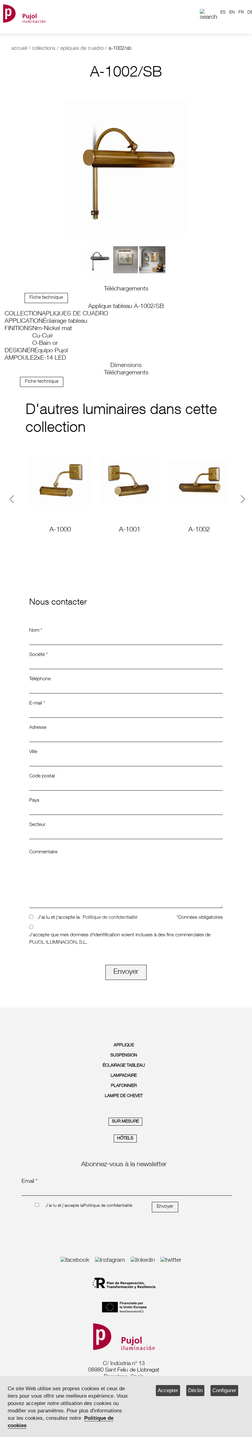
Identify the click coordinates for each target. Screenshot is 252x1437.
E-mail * (37, 703)
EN (232, 12)
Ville (33, 752)
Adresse (37, 727)
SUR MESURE (125, 1121)
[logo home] (24, 12)
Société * (38, 655)
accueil (19, 48)
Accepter (168, 1390)
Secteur (37, 825)
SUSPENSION (123, 1055)
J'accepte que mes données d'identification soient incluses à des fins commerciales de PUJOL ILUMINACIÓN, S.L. (120, 939)
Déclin (195, 1390)
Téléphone (40, 679)
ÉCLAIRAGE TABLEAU (124, 1066)
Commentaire (43, 852)
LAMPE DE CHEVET (124, 1096)
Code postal (42, 776)
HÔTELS (125, 1138)
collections (43, 48)
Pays (34, 800)
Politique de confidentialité (110, 917)
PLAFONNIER (124, 1086)
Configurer (224, 1390)
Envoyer (126, 972)
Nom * (35, 630)
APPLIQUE (124, 1045)
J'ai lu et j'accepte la (59, 917)
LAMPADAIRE (124, 1076)
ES (223, 12)
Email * (29, 1181)
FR (241, 12)
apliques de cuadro (82, 48)
